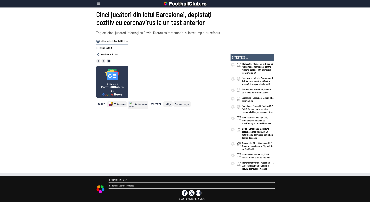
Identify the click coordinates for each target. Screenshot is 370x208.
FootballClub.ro (188, 4)
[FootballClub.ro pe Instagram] (198, 193)
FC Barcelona (119, 104)
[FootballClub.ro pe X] (191, 193)
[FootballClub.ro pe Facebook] (185, 193)
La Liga (168, 104)
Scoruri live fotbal (126, 185)
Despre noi (114, 179)
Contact (123, 179)
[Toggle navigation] (98, 3)
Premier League (182, 104)
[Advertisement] (201, 56)
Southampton (141, 104)
